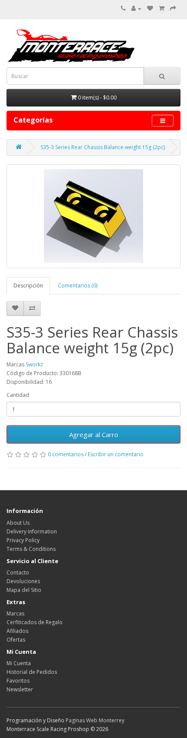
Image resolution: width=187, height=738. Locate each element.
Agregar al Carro (93, 434)
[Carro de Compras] (161, 8)
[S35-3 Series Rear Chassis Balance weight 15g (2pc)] (93, 216)
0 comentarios (65, 454)
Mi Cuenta (19, 663)
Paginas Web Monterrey (95, 720)
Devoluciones (23, 581)
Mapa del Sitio (24, 590)
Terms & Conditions (31, 549)
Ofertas (16, 639)
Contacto (18, 572)
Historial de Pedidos (32, 672)
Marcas (15, 613)
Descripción (28, 285)
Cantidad (18, 395)
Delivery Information (32, 531)
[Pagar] (173, 8)
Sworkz (34, 364)
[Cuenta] (136, 8)
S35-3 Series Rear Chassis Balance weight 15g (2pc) (102, 147)
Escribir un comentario (116, 454)
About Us (18, 522)
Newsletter (20, 689)
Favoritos (18, 680)
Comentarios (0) (77, 285)
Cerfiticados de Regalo (35, 622)
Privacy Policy (23, 540)
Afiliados (17, 631)
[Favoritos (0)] (150, 8)
